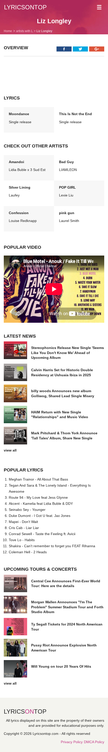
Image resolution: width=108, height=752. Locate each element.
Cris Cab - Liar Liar (24, 528)
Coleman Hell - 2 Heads (28, 552)
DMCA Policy (94, 742)
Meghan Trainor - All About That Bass (38, 479)
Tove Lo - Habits (22, 540)
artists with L (24, 31)
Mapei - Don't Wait (23, 522)
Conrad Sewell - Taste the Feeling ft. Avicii (42, 534)
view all (10, 450)
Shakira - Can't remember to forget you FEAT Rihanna (52, 546)
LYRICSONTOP (25, 7)
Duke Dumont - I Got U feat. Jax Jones (39, 516)
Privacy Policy (72, 742)
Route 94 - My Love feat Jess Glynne (38, 497)
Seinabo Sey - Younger (27, 510)
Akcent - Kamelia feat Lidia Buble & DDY (41, 504)
